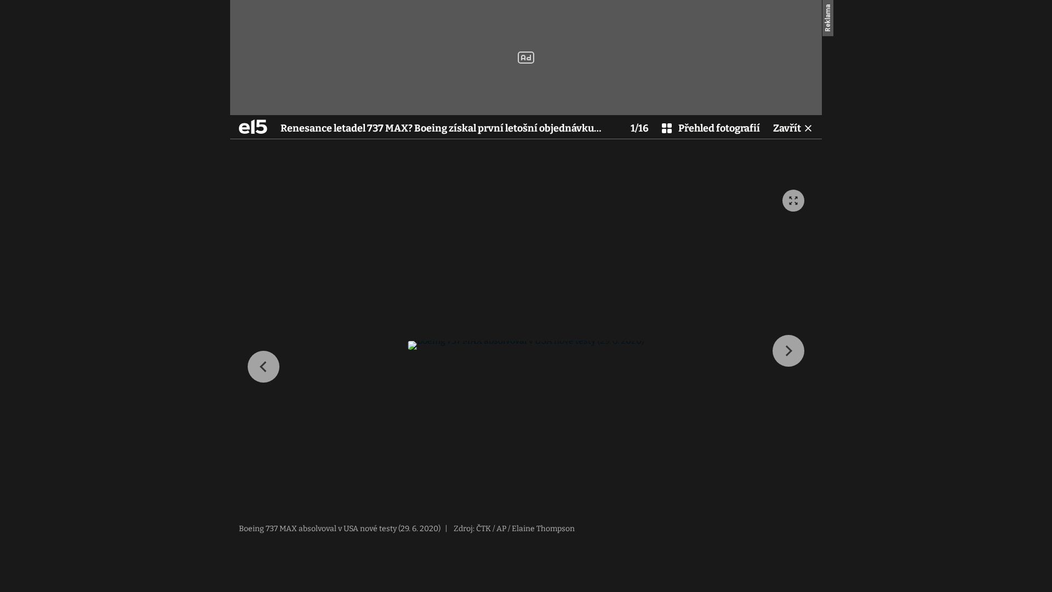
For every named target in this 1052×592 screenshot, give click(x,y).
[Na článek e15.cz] (253, 126)
